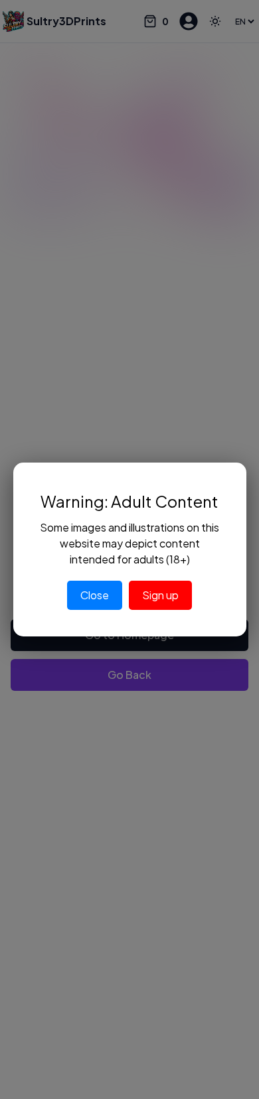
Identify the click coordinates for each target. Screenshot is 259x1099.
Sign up (160, 595)
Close (94, 595)
